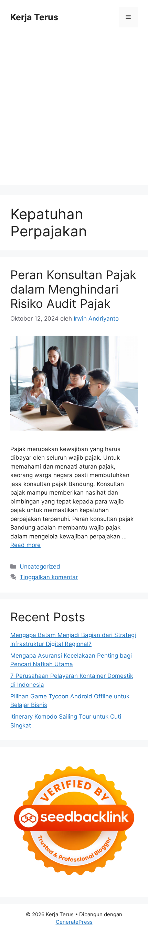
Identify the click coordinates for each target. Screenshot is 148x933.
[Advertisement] (74, 111)
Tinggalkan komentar (49, 577)
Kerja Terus (34, 17)
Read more (25, 545)
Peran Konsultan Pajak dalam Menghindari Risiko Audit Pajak (73, 289)
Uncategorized (40, 566)
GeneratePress (74, 922)
